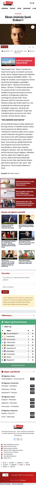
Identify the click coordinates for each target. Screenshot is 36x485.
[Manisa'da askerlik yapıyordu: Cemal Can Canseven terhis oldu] (27, 254)
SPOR (19, 8)
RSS (6, 475)
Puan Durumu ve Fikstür (11, 452)
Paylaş (5, 47)
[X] (18, 439)
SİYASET (12, 8)
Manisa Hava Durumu (10, 446)
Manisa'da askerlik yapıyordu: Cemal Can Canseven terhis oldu (25, 262)
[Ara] (31, 3)
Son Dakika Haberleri (10, 456)
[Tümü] (34, 315)
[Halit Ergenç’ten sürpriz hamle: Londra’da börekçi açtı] (27, 219)
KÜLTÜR (12, 466)
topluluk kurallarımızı (19, 298)
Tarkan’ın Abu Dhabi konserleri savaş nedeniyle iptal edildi (7, 226)
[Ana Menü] (33, 3)
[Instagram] (21, 439)
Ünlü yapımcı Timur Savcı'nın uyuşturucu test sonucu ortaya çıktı (27, 243)
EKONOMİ (26, 8)
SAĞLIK (5, 466)
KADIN (21, 465)
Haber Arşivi (7, 458)
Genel (4, 463)
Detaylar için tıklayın (18, 365)
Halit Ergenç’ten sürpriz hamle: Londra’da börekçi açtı (26, 226)
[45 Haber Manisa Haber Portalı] (7, 3)
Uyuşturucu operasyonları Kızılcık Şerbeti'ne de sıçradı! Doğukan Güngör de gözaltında (7, 263)
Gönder (5, 292)
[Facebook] (14, 439)
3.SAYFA (5, 465)
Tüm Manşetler (8, 454)
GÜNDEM (4, 8)
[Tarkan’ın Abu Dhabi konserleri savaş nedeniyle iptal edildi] (9, 219)
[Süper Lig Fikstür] (34, 372)
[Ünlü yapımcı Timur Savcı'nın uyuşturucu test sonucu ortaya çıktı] (27, 235)
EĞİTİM (28, 465)
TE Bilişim (23, 480)
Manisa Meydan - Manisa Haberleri (11, 484)
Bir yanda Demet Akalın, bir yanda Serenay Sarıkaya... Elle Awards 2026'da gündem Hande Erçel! (8, 244)
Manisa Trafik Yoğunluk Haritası (13, 450)
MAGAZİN (18, 14)
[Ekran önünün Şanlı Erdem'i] (18, 34)
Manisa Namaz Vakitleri (11, 448)
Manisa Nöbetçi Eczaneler (11, 444)
